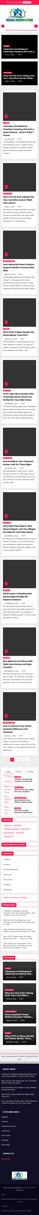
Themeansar (19, 1190)
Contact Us (4, 1206)
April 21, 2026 (10, 81)
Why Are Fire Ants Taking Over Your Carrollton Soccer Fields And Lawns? (19, 78)
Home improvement (9, 261)
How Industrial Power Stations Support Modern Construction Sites (18, 267)
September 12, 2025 (11, 671)
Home (3, 1194)
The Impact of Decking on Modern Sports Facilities (16, 1210)
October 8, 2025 (10, 468)
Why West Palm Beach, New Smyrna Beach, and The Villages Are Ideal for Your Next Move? (19, 529)
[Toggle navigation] (36, 26)
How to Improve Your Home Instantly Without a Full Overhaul (17, 729)
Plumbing (6, 328)
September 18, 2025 (11, 536)
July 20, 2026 (10, 54)
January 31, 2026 (10, 339)
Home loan (7, 590)
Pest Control (8, 72)
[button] (32, 26)
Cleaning (6, 46)
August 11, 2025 (10, 735)
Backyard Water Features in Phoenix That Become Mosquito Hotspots (19, 1200)
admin (19, 54)
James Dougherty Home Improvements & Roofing (19, 1054)
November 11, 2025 (11, 403)
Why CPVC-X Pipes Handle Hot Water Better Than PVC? (23, 812)
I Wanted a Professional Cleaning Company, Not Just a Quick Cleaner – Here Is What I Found (18, 53)
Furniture (6, 657)
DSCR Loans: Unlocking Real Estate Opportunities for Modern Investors (17, 596)
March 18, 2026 (10, 274)
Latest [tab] (8, 772)
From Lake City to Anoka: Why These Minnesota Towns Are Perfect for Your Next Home (18, 397)
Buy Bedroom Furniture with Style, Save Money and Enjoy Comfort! (17, 664)
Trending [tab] (30, 772)
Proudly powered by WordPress (12, 1187)
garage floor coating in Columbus (15, 897)
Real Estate (7, 390)
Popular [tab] (18, 772)
